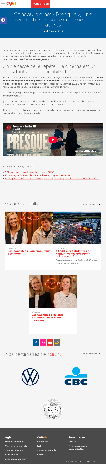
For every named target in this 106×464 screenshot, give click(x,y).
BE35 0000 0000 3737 (16, 459)
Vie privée (88, 461)
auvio (57, 343)
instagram (43, 343)
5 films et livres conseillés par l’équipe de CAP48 (30, 172)
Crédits (95, 461)
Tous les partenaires (90, 353)
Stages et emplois (46, 450)
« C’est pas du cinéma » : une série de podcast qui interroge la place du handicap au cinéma (52, 178)
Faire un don (11, 455)
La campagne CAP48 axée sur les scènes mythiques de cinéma (37, 175)
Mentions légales (77, 461)
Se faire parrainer (14, 450)
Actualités (42, 441)
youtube (50, 343)
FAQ (39, 446)
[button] (3, 20)
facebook (36, 343)
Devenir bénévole (14, 441)
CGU (68, 461)
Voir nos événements (16, 446)
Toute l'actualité (89, 204)
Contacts (42, 455)
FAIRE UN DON (41, 4)
